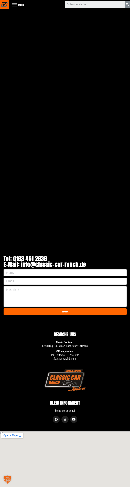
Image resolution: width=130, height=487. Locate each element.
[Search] (127, 4)
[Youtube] (73, 419)
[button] (7, 479)
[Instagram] (65, 419)
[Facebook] (56, 419)
